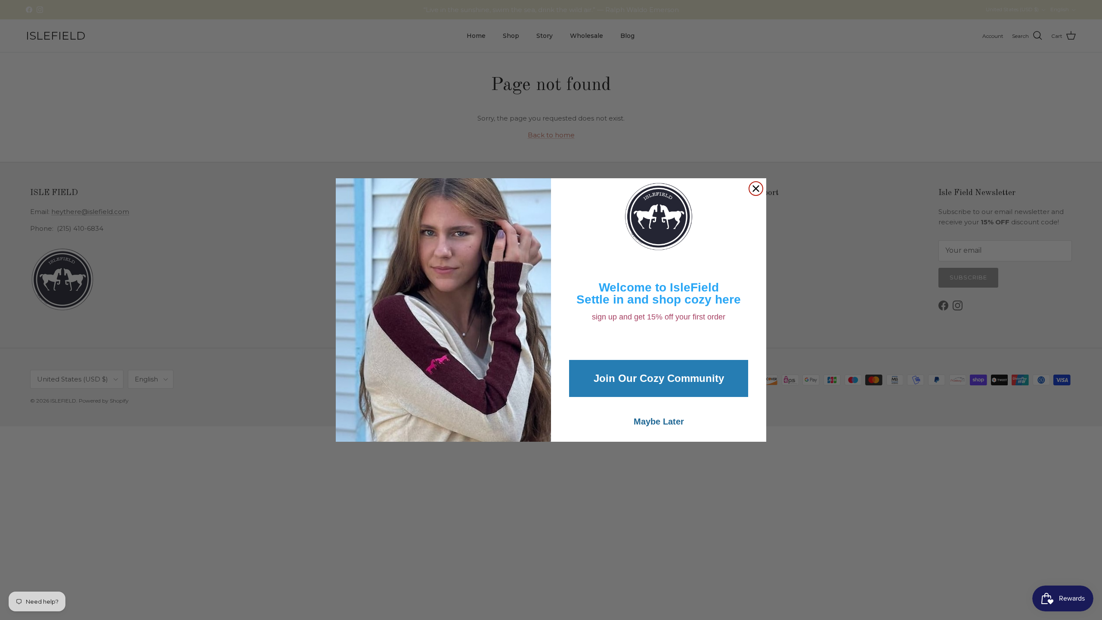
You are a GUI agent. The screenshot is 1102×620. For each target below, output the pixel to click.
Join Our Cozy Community (659, 378)
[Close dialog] (756, 188)
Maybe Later (659, 421)
